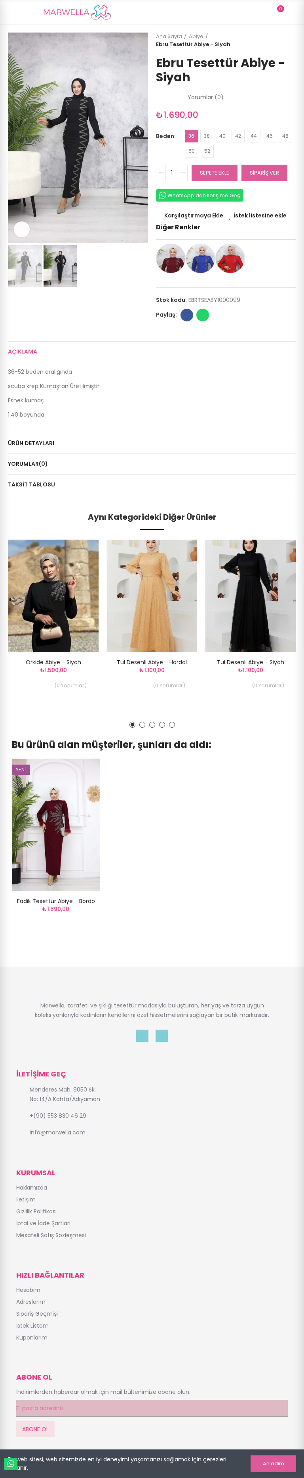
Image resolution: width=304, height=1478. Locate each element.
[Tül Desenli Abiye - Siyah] (250, 596)
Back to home (280, 40)
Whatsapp (202, 315)
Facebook (186, 315)
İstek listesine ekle (260, 215)
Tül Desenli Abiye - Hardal (152, 662)
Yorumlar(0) (28, 464)
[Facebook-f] (142, 1036)
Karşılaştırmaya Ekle (193, 215)
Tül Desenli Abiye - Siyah (250, 662)
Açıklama (22, 352)
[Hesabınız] (292, 12)
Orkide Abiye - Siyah (53, 662)
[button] (16, 138)
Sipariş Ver (264, 173)
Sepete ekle (214, 173)
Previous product (270, 40)
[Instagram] (162, 1036)
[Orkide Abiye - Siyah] (53, 596)
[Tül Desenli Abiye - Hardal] (151, 596)
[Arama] (264, 12)
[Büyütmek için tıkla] (22, 229)
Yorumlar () (206, 97)
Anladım (273, 1463)
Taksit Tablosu (31, 484)
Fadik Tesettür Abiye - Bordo (56, 901)
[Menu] (11, 12)
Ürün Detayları (31, 443)
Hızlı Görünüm (79, 585)
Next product (290, 40)
